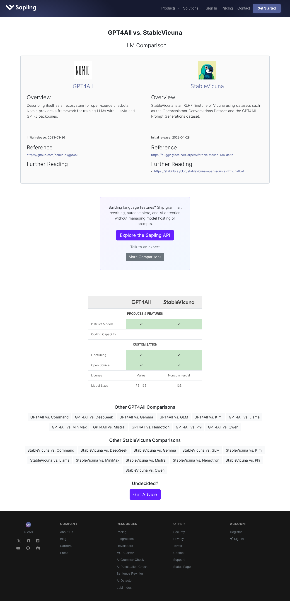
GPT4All (83, 86)
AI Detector (125, 580)
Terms (177, 545)
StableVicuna (207, 86)
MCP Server (125, 552)
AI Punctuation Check (132, 566)
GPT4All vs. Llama (244, 417)
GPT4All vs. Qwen (223, 427)
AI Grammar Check (130, 559)
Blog (63, 538)
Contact (243, 8)
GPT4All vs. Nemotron (150, 427)
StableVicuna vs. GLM (201, 450)
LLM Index (124, 587)
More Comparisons (145, 257)
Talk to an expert (145, 247)
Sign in (238, 538)
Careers (66, 545)
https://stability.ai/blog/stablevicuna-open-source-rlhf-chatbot (199, 171)
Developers (125, 545)
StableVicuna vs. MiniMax (97, 460)
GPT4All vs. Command (49, 417)
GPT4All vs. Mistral (109, 427)
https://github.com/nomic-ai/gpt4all (52, 155)
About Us (66, 531)
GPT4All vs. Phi (189, 427)
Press (64, 552)
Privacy (178, 538)
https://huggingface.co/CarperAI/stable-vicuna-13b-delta (192, 155)
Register (236, 531)
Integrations (125, 538)
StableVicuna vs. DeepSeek (104, 450)
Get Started (267, 8)
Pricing (227, 8)
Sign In (211, 8)
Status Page (182, 566)
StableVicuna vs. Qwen (145, 470)
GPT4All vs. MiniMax (69, 427)
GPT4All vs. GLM (174, 417)
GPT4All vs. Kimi (208, 417)
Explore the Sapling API (145, 235)
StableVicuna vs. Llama (50, 460)
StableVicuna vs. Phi (243, 460)
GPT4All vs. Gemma (136, 417)
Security (179, 531)
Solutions (191, 8)
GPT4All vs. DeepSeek (94, 417)
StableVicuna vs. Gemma (155, 450)
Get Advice (145, 494)
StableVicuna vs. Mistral (146, 460)
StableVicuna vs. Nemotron (196, 460)
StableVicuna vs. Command (50, 450)
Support (179, 559)
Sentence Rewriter (130, 573)
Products (168, 8)
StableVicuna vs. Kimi (244, 450)
